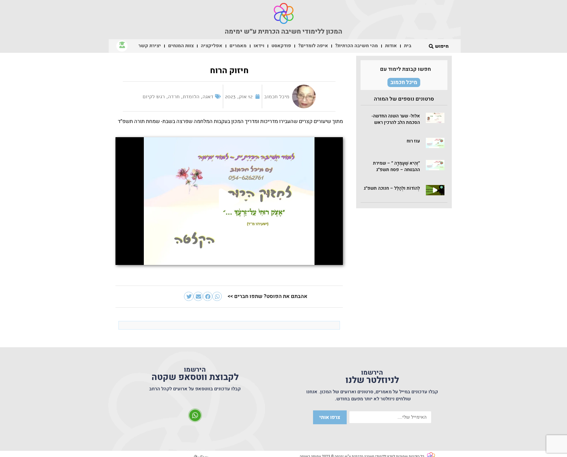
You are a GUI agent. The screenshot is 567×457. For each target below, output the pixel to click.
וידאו (259, 45)
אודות (391, 45)
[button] (435, 118)
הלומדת (191, 96)
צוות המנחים (181, 45)
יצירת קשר (150, 45)
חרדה (174, 96)
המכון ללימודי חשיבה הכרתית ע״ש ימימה (283, 31)
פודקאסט (281, 45)
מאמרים (238, 45)
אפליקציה (211, 45)
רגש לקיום (154, 96)
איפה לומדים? (313, 45)
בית (407, 45)
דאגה (208, 96)
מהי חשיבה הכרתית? (356, 45)
